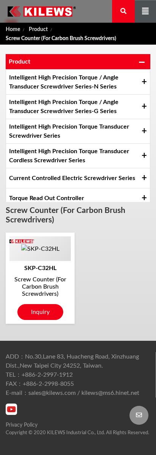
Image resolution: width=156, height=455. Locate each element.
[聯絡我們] (138, 415)
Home (13, 29)
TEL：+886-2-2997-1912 (39, 375)
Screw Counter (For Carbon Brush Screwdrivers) (61, 38)
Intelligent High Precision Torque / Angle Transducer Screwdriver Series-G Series (64, 106)
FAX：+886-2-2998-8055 (40, 384)
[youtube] (11, 409)
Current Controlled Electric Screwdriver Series (72, 178)
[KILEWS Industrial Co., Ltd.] (38, 11)
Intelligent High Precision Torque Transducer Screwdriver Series (69, 131)
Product (38, 29)
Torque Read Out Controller (46, 198)
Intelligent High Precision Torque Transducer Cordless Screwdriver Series (69, 155)
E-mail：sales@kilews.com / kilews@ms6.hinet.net (72, 393)
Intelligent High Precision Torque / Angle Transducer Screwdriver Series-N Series (64, 82)
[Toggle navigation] (145, 11)
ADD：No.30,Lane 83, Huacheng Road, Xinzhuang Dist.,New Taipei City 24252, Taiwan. (72, 361)
